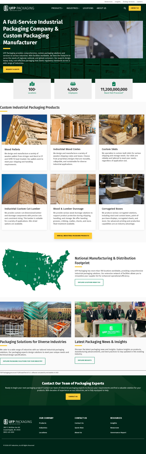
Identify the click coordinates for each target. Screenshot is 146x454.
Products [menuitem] (42, 423)
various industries (20, 56)
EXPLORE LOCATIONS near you (89, 282)
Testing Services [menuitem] (129, 2)
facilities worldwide (41, 56)
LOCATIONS (88, 8)
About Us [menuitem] (78, 433)
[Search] (124, 8)
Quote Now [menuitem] (79, 428)
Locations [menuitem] (43, 433)
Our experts (59, 58)
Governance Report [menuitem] (118, 433)
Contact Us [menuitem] (79, 423)
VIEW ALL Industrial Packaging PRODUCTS (73, 236)
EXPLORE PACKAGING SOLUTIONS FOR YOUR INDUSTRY (22, 361)
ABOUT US (101, 8)
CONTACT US (135, 8)
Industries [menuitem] (43, 428)
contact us (73, 396)
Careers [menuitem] (140, 2)
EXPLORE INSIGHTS (85, 360)
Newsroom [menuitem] (108, 2)
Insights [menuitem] (118, 2)
